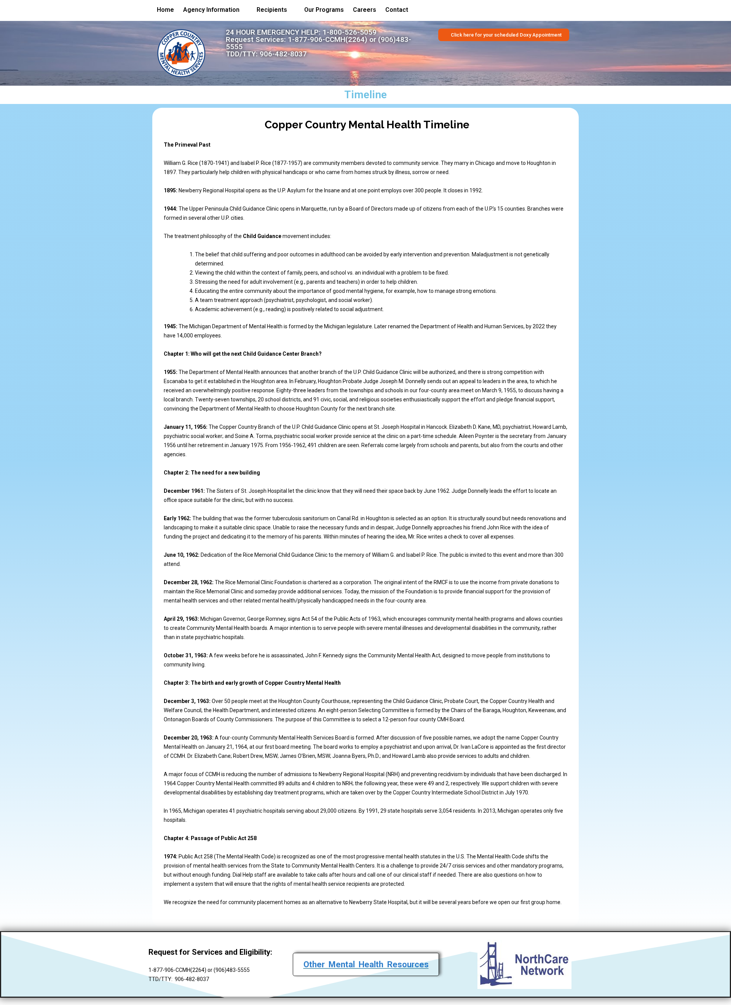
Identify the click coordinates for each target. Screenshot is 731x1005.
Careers (364, 9)
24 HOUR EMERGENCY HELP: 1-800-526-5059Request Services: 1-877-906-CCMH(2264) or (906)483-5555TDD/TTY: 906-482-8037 (318, 43)
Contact (396, 9)
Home (165, 9)
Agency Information (211, 9)
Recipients (272, 9)
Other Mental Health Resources (366, 964)
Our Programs (324, 9)
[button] (215, 10)
